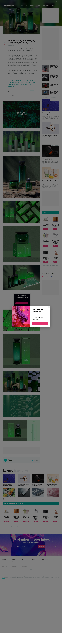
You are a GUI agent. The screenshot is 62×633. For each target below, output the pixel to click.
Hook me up (40, 323)
